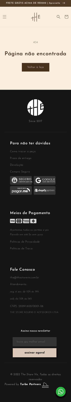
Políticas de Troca (21, 248)
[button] (5, 17)
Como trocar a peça (23, 151)
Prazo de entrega (20, 158)
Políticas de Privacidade (25, 242)
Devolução (16, 165)
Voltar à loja (35, 67)
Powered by (23, 384)
